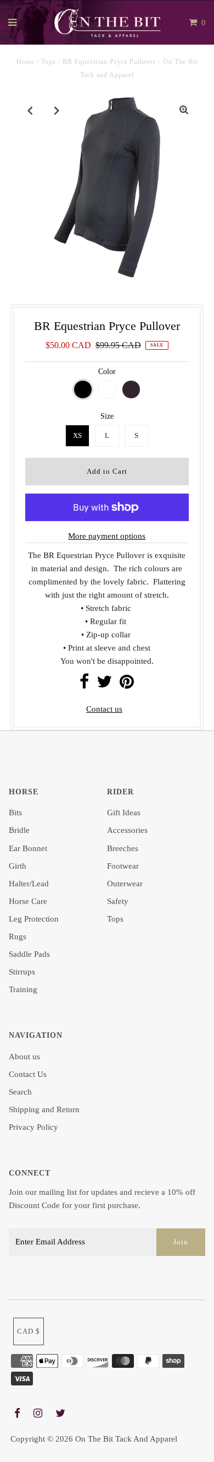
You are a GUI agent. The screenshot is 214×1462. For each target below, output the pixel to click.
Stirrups (22, 971)
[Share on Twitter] (104, 684)
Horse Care (28, 901)
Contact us (104, 709)
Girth (17, 866)
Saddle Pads (29, 954)
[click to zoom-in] (184, 110)
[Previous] (30, 110)
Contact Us (28, 1074)
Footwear (123, 866)
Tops (48, 62)
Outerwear (125, 883)
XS (77, 435)
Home (25, 62)
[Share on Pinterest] (127, 684)
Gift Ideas (123, 812)
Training (23, 989)
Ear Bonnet (28, 848)
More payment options (106, 536)
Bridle (19, 830)
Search (20, 1091)
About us (24, 1056)
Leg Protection (34, 918)
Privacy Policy (33, 1127)
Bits (15, 812)
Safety (117, 901)
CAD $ (28, 1331)
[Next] (57, 110)
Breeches (122, 848)
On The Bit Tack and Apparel (126, 1438)
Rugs (17, 936)
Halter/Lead (29, 883)
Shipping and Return (44, 1109)
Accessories (127, 830)
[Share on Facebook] (84, 684)
